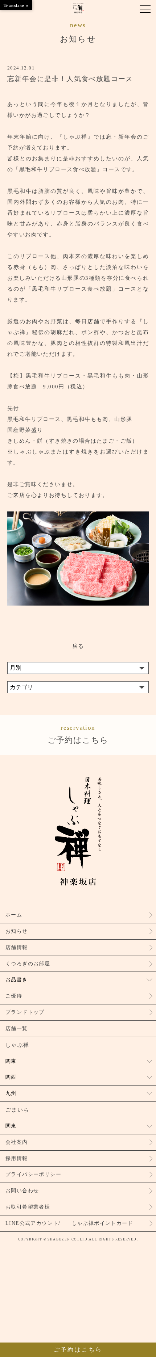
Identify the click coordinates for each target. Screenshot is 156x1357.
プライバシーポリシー (33, 1174)
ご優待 (13, 996)
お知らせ (16, 931)
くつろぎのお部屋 (27, 963)
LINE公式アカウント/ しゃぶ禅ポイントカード (69, 1223)
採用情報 (16, 1158)
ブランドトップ (25, 1012)
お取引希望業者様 (27, 1207)
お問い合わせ (22, 1190)
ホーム (13, 915)
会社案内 (16, 1142)
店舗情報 (16, 947)
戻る (78, 646)
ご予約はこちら (78, 734)
